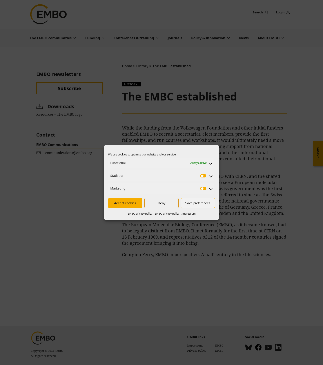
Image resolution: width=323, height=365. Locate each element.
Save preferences (197, 203)
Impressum (188, 213)
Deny (161, 203)
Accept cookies (125, 203)
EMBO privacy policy (139, 213)
